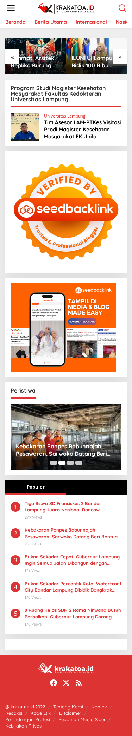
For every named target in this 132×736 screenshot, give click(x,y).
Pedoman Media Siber (82, 719)
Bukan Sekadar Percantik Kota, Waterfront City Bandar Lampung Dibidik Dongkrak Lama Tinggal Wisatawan (73, 587)
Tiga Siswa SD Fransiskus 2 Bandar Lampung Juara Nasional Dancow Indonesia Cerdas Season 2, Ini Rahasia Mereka (68, 507)
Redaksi (13, 713)
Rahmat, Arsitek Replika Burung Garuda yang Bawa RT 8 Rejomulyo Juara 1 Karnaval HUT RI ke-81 (35, 61)
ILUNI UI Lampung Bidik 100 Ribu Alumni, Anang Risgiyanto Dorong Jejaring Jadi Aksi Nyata (95, 61)
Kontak (99, 707)
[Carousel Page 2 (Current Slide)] (61, 463)
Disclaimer (70, 713)
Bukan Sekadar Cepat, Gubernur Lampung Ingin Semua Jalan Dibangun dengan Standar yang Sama (72, 560)
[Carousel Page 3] (70, 463)
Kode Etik (41, 713)
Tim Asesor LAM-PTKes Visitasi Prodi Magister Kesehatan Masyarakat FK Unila (82, 129)
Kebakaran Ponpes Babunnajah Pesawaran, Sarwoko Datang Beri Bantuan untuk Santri (61, 450)
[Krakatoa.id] (67, 7)
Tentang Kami (68, 707)
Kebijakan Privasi (24, 726)
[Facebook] (53, 682)
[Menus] (11, 8)
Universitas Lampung (65, 116)
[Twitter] (66, 682)
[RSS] (78, 682)
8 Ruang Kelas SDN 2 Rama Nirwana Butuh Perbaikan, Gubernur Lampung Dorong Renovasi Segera (73, 613)
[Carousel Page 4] (78, 463)
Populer (36, 487)
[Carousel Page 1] (53, 463)
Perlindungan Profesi (27, 719)
